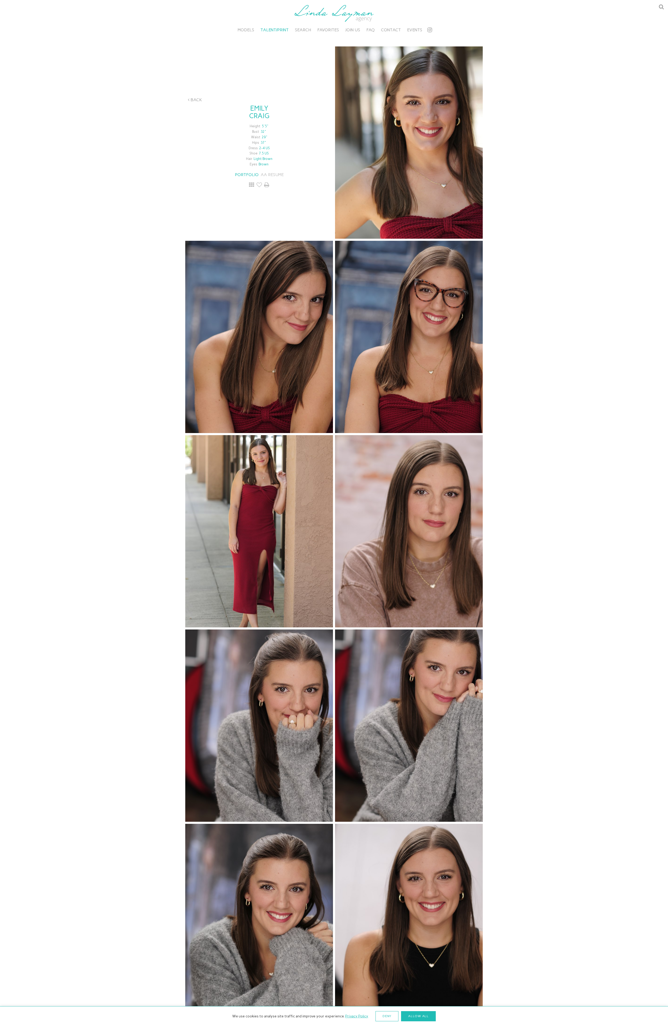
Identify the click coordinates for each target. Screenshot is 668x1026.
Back (195, 99)
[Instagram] (429, 30)
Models (246, 29)
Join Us (352, 29)
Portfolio (247, 174)
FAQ (370, 29)
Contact (391, 29)
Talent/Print (274, 29)
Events (414, 29)
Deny (387, 1016)
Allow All (418, 1016)
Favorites (328, 29)
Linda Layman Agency (334, 13)
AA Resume (272, 174)
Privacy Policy (356, 1016)
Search (303, 29)
